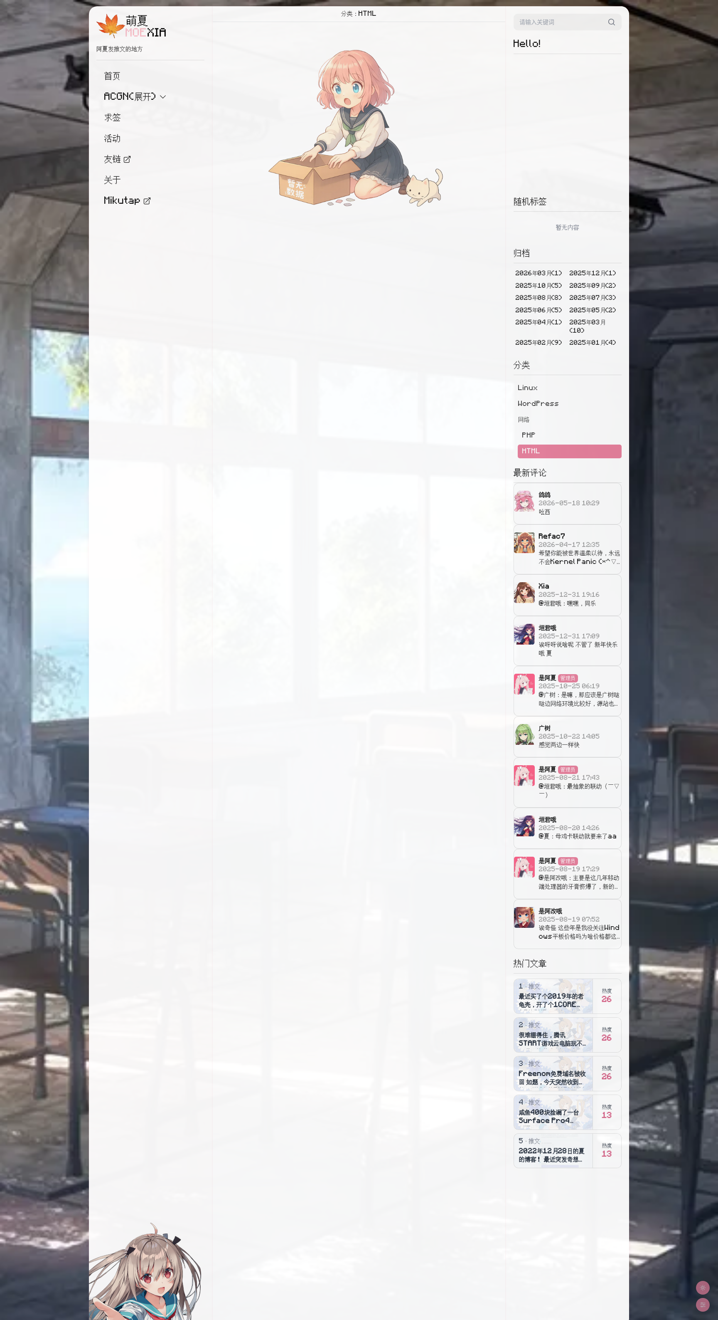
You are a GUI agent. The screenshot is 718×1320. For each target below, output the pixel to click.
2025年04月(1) (539, 322)
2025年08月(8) (539, 298)
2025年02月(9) (539, 343)
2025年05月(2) (593, 310)
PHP (529, 435)
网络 (524, 420)
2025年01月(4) (593, 343)
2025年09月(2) (593, 286)
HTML (531, 451)
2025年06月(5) (539, 310)
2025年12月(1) (593, 273)
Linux (528, 388)
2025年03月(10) (587, 327)
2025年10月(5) (539, 286)
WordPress (538, 404)
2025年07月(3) (593, 298)
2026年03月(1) (539, 273)
